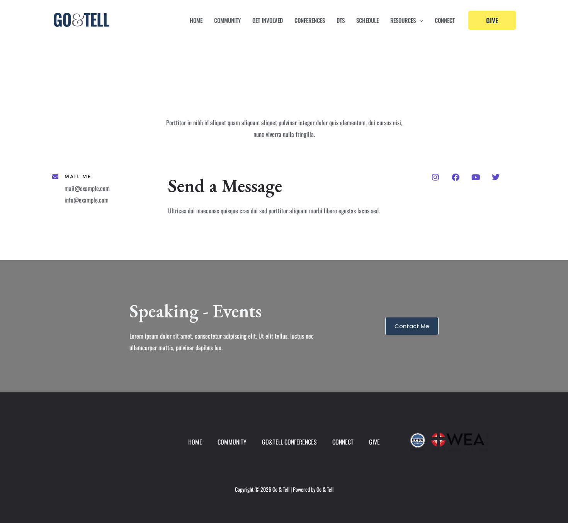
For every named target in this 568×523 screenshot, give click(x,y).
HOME (196, 20)
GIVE (374, 441)
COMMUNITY (227, 20)
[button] (419, 20)
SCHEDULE (367, 20)
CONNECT (445, 20)
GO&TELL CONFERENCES (289, 441)
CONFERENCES (309, 20)
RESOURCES (403, 20)
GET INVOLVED (267, 20)
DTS (341, 20)
